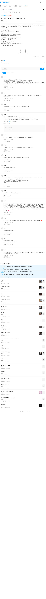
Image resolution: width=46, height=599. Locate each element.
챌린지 (20, 6)
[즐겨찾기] (9, 263)
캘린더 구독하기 (13, 6)
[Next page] (29, 411)
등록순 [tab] (12, 72)
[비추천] (7, 87)
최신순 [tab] (8, 72)
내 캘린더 (5, 6)
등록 (42, 68)
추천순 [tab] (4, 72)
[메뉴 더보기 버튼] (1, 12)
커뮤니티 (26, 6)
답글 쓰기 (11, 87)
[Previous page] (17, 411)
